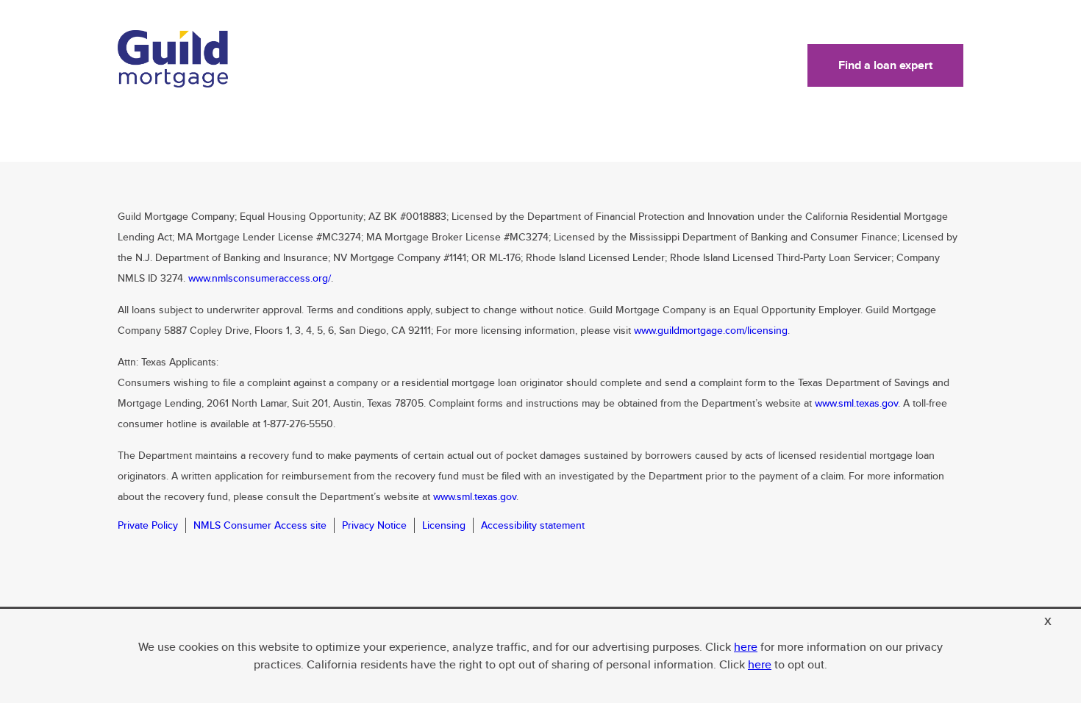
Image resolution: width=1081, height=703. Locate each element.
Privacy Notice (374, 525)
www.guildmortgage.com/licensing (711, 330)
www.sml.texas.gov (856, 403)
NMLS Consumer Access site (260, 525)
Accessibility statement (533, 525)
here (745, 646)
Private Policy (148, 525)
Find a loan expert (885, 65)
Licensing (443, 525)
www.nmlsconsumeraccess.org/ (259, 278)
